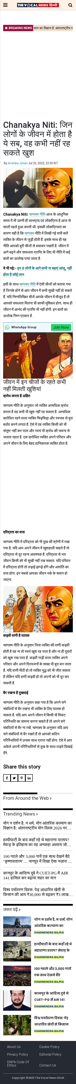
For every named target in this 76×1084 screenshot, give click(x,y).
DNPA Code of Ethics (18, 1063)
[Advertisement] (38, 73)
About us (14, 1047)
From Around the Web (26, 798)
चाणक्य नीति (37, 214)
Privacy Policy (17, 1054)
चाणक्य (29, 233)
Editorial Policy (50, 1054)
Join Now (61, 327)
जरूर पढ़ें (10, 909)
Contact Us (47, 1065)
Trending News (19, 814)
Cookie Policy (49, 1047)
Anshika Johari (18, 163)
